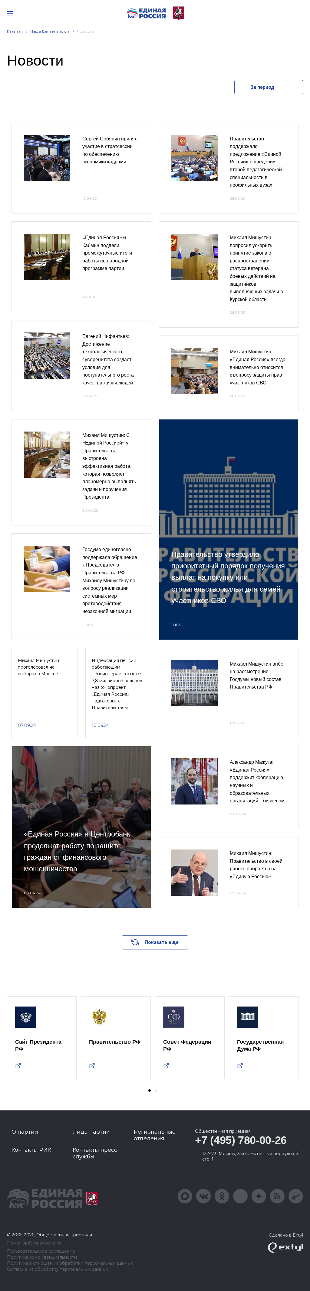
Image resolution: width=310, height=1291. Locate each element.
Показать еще (162, 942)
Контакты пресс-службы (96, 1153)
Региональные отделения (155, 1135)
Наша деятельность (50, 31)
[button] (149, 1090)
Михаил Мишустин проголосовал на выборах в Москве (38, 667)
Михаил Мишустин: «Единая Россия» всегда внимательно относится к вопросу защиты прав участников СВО (257, 367)
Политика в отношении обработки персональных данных (70, 1263)
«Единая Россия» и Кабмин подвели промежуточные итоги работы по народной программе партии (107, 253)
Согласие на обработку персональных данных (57, 1269)
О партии (25, 1132)
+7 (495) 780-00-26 (241, 1140)
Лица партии (91, 1132)
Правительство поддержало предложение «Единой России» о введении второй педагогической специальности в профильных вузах (256, 162)
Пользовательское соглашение (41, 1251)
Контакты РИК (31, 1150)
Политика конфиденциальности (42, 1257)
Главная (15, 31)
